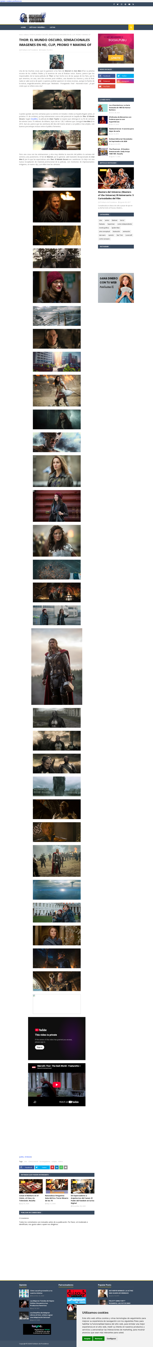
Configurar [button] (111, 1339)
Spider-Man (116, 228)
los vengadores (45, 1161)
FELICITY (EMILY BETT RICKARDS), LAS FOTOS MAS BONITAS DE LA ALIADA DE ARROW (119, 1304)
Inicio (21, 35)
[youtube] (129, 4)
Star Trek (120, 235)
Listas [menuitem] (52, 27)
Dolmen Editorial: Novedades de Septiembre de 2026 (120, 140)
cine (25, 1161)
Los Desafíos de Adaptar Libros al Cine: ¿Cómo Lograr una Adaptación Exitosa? (41, 1315)
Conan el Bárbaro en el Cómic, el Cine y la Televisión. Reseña (28, 1198)
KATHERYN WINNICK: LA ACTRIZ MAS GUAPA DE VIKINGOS (121, 1292)
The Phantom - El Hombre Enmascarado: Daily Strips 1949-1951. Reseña (119, 151)
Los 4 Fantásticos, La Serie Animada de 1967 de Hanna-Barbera (120, 107)
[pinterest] (125, 4)
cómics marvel (33, 1161)
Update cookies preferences (11, 1)
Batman (114, 220)
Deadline (34, 119)
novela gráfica (104, 228)
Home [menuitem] (23, 27)
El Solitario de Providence (29, 50)
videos (26, 35)
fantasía (102, 224)
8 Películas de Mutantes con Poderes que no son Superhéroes (120, 119)
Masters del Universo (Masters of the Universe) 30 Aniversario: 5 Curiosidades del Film (116, 195)
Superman (111, 224)
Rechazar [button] (99, 1339)
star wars (102, 235)
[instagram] (121, 4)
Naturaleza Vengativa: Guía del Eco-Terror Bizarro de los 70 (56, 1198)
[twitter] (117, 4)
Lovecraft (129, 235)
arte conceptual (104, 231)
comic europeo (104, 239)
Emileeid (28, 1157)
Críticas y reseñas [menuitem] (37, 27)
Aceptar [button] (87, 1339)
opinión (111, 235)
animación (126, 231)
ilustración (116, 231)
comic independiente (124, 224)
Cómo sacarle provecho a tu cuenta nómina (41, 1292)
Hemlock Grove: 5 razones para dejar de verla (121, 130)
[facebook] (114, 4)
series (107, 220)
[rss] (133, 4)
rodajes (54, 1161)
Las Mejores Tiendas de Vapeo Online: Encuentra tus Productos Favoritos (42, 1303)
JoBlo (22, 1157)
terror (122, 220)
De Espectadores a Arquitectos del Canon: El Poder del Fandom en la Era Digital (82, 1199)
